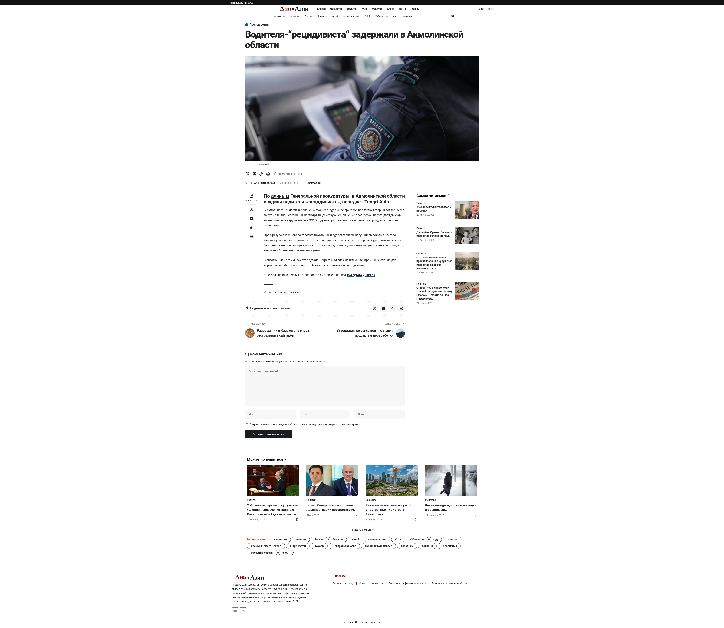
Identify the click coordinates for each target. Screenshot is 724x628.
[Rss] (243, 610)
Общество (421, 253)
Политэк (421, 203)
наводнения (449, 546)
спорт (286, 552)
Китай (335, 16)
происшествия (351, 16)
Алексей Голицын (265, 182)
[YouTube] (452, 16)
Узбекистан (381, 16)
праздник (407, 546)
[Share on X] (247, 174)
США (367, 16)
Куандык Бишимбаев (378, 546)
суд (395, 16)
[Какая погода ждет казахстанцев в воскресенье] (451, 480)
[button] (478, 9)
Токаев (319, 546)
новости (294, 16)
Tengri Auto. (377, 201)
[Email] (254, 174)
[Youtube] (235, 610)
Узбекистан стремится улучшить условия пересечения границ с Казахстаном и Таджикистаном (272, 509)
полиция (427, 546)
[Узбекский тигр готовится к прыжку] (467, 210)
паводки (407, 16)
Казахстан (279, 16)
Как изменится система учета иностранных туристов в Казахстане (388, 509)
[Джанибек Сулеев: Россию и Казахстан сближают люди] (467, 235)
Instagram (354, 275)
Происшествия (259, 24)
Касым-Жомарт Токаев (266, 546)
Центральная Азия (344, 546)
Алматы (322, 16)
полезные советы (262, 552)
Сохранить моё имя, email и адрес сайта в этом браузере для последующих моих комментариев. (304, 424)
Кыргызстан (298, 546)
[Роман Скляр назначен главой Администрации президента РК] (332, 480)
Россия (308, 16)
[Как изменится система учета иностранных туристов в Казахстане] (392, 480)
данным (280, 196)
